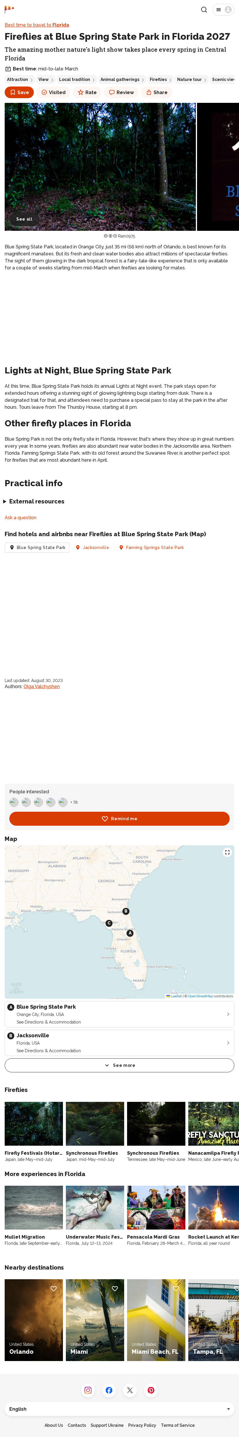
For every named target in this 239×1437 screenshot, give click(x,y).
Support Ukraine (107, 1425)
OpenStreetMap (200, 996)
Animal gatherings (120, 79)
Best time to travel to (37, 25)
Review (125, 92)
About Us (54, 1425)
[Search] (204, 9)
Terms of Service (178, 1425)
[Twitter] (130, 1390)
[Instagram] (88, 1390)
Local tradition (74, 79)
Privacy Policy (142, 1425)
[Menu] (223, 9)
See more (124, 1065)
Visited (57, 92)
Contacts (77, 1425)
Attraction (17, 79)
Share (161, 92)
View (43, 79)
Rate (91, 92)
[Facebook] (109, 1390)
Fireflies (158, 79)
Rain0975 (126, 236)
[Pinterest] (151, 1390)
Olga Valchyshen (42, 686)
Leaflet (176, 996)
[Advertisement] (119, 317)
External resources (36, 501)
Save (23, 92)
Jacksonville (96, 547)
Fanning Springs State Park (155, 547)
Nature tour (189, 79)
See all (24, 219)
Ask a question (20, 517)
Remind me (124, 818)
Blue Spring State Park (41, 547)
